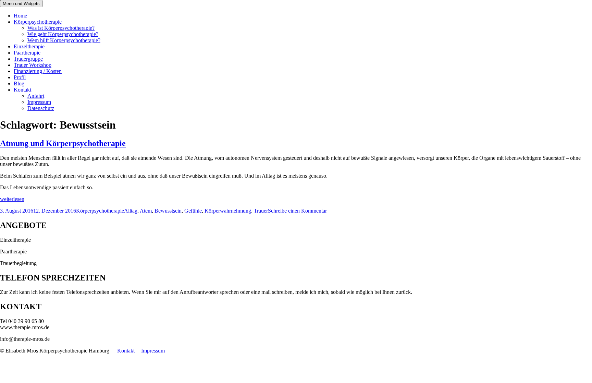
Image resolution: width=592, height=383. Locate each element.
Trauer (261, 211)
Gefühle (193, 211)
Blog (19, 83)
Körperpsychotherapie (38, 22)
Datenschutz (40, 108)
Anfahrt (35, 96)
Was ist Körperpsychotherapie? (61, 28)
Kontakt (22, 90)
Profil (20, 77)
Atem (146, 211)
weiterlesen (12, 199)
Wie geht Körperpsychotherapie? (62, 34)
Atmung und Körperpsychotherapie (63, 143)
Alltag (130, 211)
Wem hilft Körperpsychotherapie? (63, 40)
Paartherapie (27, 53)
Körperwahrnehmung (228, 211)
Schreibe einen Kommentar (297, 211)
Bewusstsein (168, 211)
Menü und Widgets (21, 3)
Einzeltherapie (29, 46)
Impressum (39, 102)
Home (20, 16)
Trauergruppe (28, 59)
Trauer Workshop (32, 65)
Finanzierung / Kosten (38, 71)
